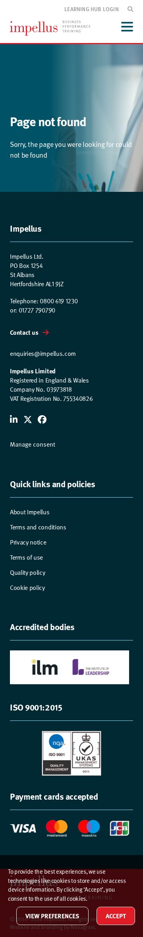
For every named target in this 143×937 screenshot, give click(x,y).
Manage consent (32, 444)
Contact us (24, 332)
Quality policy (27, 572)
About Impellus (30, 512)
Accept (116, 915)
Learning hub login (91, 9)
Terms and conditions (38, 527)
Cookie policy (27, 587)
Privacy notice (28, 542)
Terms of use (26, 557)
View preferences (52, 915)
